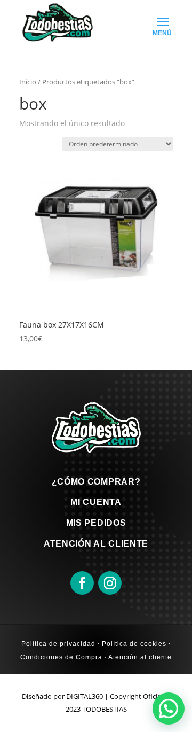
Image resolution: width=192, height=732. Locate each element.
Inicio (27, 82)
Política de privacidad (58, 644)
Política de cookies (133, 644)
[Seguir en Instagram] (110, 583)
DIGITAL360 (84, 696)
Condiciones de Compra (61, 657)
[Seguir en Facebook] (82, 583)
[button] (169, 708)
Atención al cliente (139, 657)
